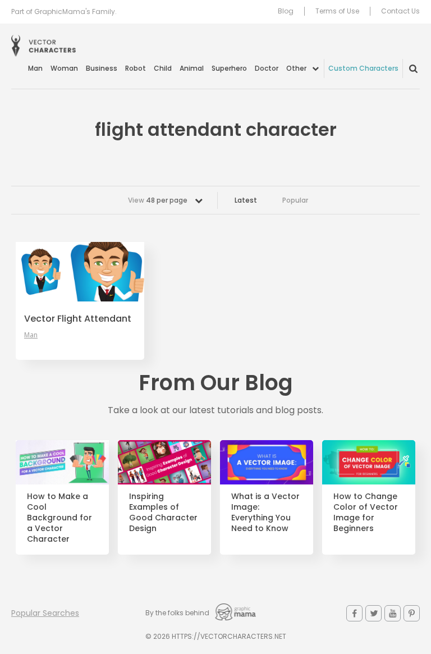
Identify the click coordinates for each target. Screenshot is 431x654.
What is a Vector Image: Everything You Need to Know (265, 512)
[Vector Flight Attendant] (80, 271)
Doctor (266, 68)
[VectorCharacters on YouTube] (392, 613)
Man (35, 68)
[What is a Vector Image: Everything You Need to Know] (266, 462)
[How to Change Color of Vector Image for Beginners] (368, 462)
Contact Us (400, 11)
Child (163, 68)
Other (296, 68)
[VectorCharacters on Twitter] (373, 613)
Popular (295, 200)
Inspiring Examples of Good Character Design (163, 512)
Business (101, 68)
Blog (286, 11)
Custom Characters (363, 68)
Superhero (229, 68)
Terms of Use (337, 11)
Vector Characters (43, 46)
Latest (246, 200)
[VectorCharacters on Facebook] (354, 613)
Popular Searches (45, 613)
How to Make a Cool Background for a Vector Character (59, 517)
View (157, 200)
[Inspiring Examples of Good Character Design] (164, 462)
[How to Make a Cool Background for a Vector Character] (62, 462)
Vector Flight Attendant (77, 319)
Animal (192, 68)
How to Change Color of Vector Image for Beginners (365, 512)
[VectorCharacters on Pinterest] (412, 613)
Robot (135, 68)
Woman (64, 68)
